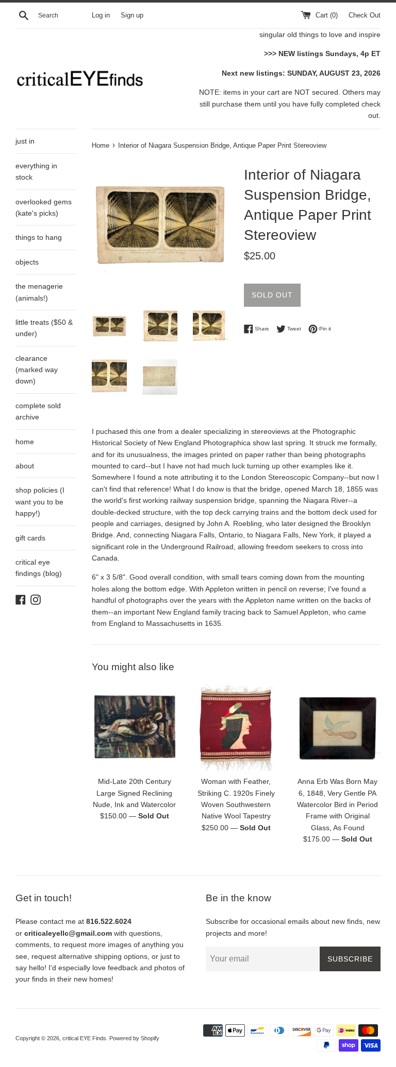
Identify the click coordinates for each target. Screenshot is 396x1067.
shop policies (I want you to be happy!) (39, 501)
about (24, 466)
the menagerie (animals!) (39, 292)
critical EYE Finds (84, 1038)
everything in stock (36, 171)
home (24, 442)
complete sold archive (38, 411)
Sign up (132, 15)
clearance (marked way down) (36, 370)
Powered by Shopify (134, 1038)
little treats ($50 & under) (44, 328)
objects (27, 262)
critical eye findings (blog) (38, 568)
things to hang (38, 237)
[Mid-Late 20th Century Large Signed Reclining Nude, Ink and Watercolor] (135, 728)
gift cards (30, 538)
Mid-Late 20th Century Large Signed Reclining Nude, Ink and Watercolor (134, 793)
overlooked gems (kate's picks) (43, 207)
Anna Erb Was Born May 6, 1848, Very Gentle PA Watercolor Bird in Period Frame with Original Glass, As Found (337, 804)
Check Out (365, 15)
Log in (101, 15)
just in (25, 141)
